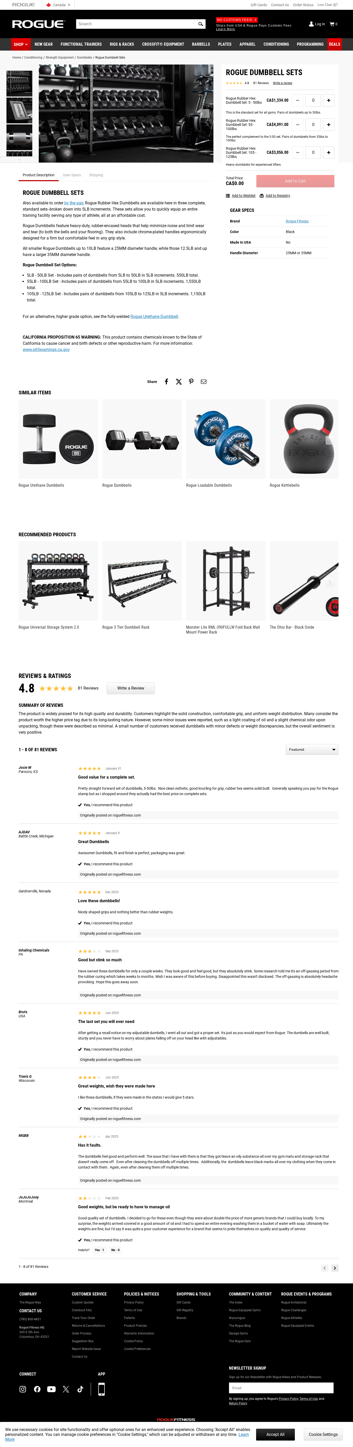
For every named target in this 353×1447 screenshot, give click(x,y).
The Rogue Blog (240, 1326)
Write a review (282, 83)
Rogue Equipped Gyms (244, 1310)
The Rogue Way (30, 1302)
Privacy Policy (134, 1302)
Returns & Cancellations (88, 1326)
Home (16, 57)
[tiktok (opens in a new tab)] (80, 1389)
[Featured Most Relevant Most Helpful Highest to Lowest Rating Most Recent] (312, 749)
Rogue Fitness (297, 221)
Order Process (81, 1333)
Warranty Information (139, 1333)
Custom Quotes (83, 1302)
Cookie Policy (133, 1341)
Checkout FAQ (81, 1310)
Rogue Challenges (293, 1310)
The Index (235, 1302)
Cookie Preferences (137, 1349)
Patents (129, 1318)
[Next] (335, 1268)
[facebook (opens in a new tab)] (37, 1389)
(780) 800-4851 (30, 1319)
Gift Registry (185, 1310)
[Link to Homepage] (39, 24)
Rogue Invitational (293, 1302)
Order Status (303, 5)
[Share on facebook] (166, 382)
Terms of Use (133, 1310)
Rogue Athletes (291, 1318)
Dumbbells (84, 57)
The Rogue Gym (240, 1341)
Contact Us (280, 5)
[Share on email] (204, 382)
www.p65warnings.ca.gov (46, 349)
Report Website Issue (86, 1349)
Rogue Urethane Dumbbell (154, 316)
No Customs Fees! (234, 20)
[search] (141, 24)
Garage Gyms (238, 1333)
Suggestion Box (83, 1341)
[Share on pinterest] (191, 382)
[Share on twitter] (179, 382)
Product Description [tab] (39, 175)
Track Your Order (83, 1318)
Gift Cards (259, 5)
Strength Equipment (60, 57)
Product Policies (135, 1326)
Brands (181, 1318)
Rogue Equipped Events (297, 1326)
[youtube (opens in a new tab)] (51, 1389)
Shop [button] (19, 44)
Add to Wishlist (244, 196)
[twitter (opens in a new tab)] (65, 1389)
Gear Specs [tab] (72, 175)
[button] (201, 24)
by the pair (73, 203)
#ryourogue (237, 1318)
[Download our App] (101, 1389)
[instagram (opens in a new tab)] (22, 1389)
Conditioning (33, 57)
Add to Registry (278, 196)
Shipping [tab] (96, 175)
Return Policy (238, 1403)
